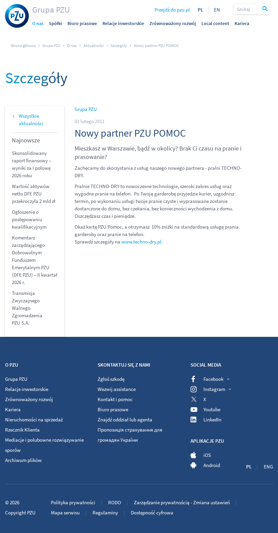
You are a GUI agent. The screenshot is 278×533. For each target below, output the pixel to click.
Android (211, 465)
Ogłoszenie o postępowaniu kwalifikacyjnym (29, 219)
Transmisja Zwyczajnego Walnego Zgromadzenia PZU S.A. (27, 308)
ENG (268, 466)
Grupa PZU (51, 9)
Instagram (214, 389)
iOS (207, 455)
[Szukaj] (265, 9)
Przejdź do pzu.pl (172, 9)
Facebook (213, 379)
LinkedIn (212, 419)
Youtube (211, 409)
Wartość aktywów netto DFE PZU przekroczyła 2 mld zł (33, 193)
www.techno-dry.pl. (141, 241)
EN (217, 9)
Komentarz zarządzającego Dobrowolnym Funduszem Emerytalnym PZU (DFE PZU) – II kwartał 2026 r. (34, 259)
